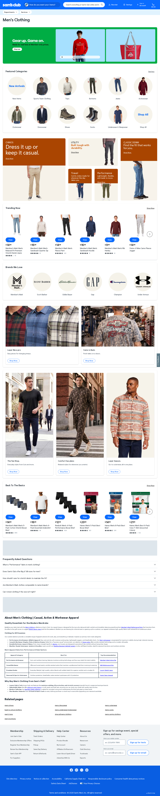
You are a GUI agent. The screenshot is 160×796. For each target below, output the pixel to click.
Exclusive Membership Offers (21, 740)
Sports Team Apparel (106, 675)
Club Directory (85, 749)
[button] (142, 4)
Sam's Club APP (15, 753)
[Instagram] (76, 770)
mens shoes (9, 705)
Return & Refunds (39, 753)
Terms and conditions (57, 792)
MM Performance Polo (107, 665)
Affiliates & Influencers (65, 749)
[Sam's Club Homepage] (12, 4)
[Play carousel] (62, 57)
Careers (83, 745)
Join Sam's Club (16, 736)
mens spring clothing (113, 714)
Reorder (114, 5)
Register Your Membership (20, 745)
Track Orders (38, 736)
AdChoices (73, 783)
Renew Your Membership (19, 749)
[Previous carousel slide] (70, 57)
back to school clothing (13, 710)
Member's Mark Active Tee (108, 660)
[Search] (102, 5)
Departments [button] (9, 12)
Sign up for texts (138, 742)
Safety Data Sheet (58, 783)
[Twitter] (81, 770)
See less (151, 72)
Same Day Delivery (40, 749)
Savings (129, 5)
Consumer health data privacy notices (130, 778)
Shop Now (150, 208)
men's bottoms (10, 719)
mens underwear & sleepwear (66, 710)
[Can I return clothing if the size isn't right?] (154, 592)
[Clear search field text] (96, 4)
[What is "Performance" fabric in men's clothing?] (154, 564)
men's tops (9, 714)
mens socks (109, 710)
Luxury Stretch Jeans (106, 670)
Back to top (151, 793)
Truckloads (84, 753)
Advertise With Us (63, 758)
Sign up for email (138, 752)
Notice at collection (41, 778)
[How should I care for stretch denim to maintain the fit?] (154, 578)
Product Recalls (62, 740)
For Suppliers (15, 758)
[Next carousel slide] (91, 57)
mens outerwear (111, 705)
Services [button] (24, 12)
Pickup (35, 745)
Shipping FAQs (38, 740)
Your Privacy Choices (92, 783)
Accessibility (57, 778)
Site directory (11, 778)
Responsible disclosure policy (100, 778)
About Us (83, 736)
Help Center (61, 736)
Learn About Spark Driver (66, 753)
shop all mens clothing (63, 714)
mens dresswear (61, 705)
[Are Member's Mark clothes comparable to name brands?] (154, 585)
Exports (83, 758)
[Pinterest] (86, 770)
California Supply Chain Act (75, 778)
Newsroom (84, 740)
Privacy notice (25, 778)
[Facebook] (71, 770)
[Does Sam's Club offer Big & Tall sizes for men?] (154, 571)
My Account (61, 745)
